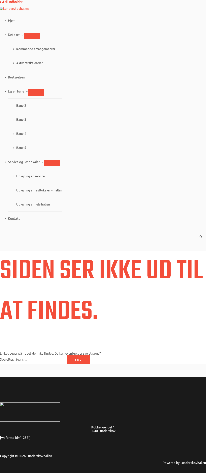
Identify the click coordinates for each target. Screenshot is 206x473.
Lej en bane (16, 91)
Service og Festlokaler (24, 162)
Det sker (14, 35)
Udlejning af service (30, 176)
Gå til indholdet (11, 2)
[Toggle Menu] (32, 36)
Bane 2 (21, 105)
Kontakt (14, 218)
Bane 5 (21, 148)
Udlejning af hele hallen (33, 204)
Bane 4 (21, 133)
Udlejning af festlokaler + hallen (39, 190)
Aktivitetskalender (29, 63)
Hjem (11, 20)
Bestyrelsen (16, 77)
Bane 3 (21, 119)
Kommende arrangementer (35, 49)
